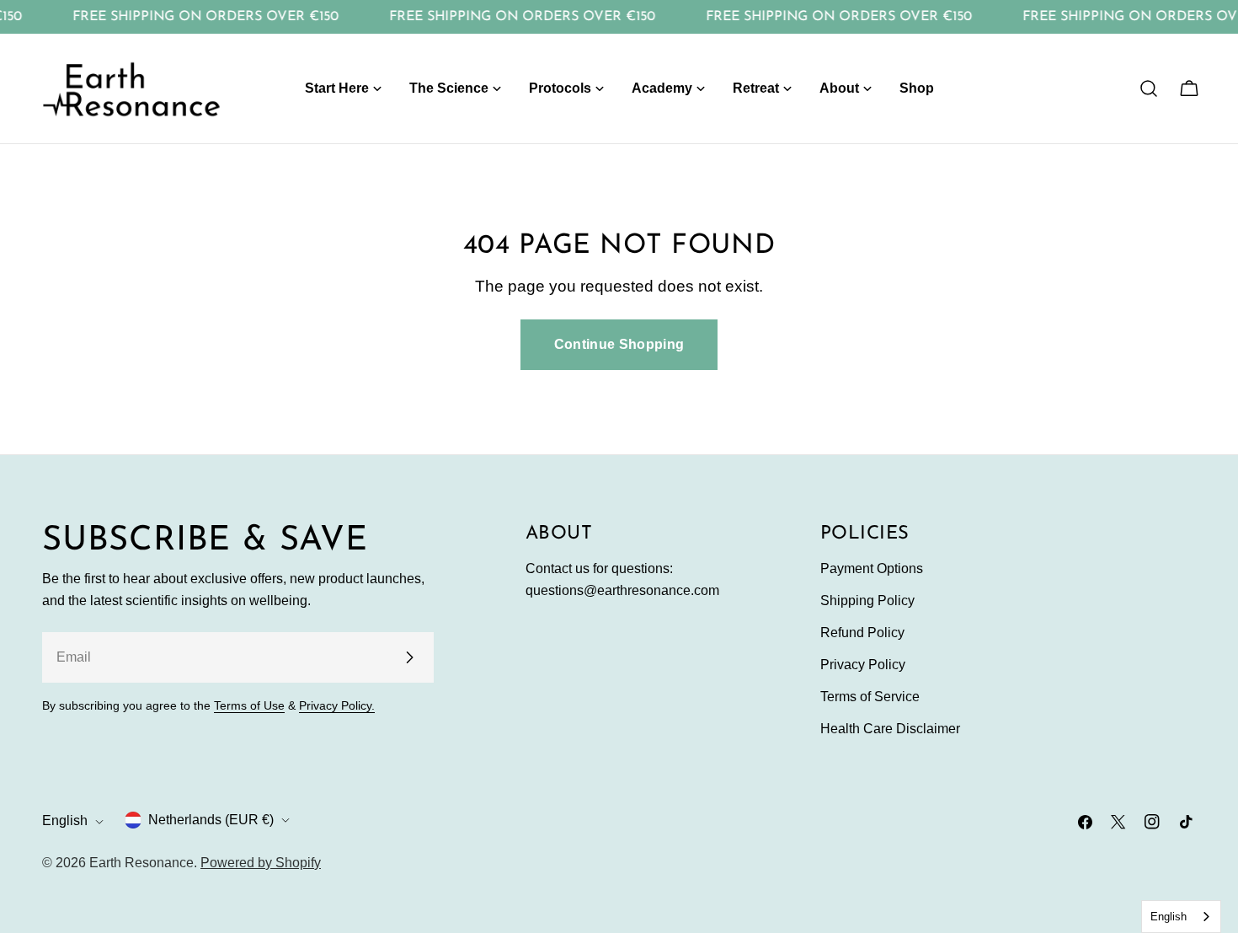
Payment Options (871, 568)
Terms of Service (870, 696)
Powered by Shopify (260, 862)
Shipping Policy (867, 600)
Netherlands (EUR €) (211, 819)
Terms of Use (249, 705)
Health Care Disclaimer (890, 728)
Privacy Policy (862, 664)
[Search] (1149, 88)
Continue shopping (619, 344)
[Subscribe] (409, 657)
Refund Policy (862, 632)
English (65, 821)
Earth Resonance (141, 862)
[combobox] (1181, 916)
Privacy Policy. (337, 705)
